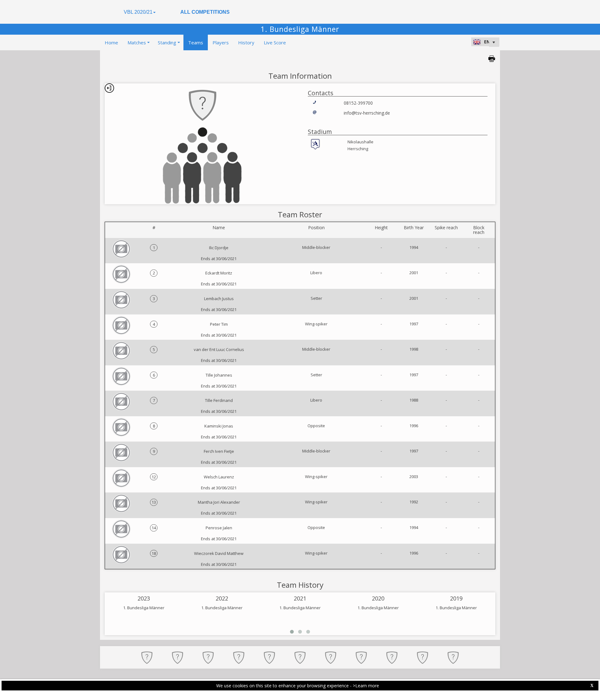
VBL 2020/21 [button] (138, 12)
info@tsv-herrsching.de (367, 113)
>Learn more (366, 686)
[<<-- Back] (109, 88)
